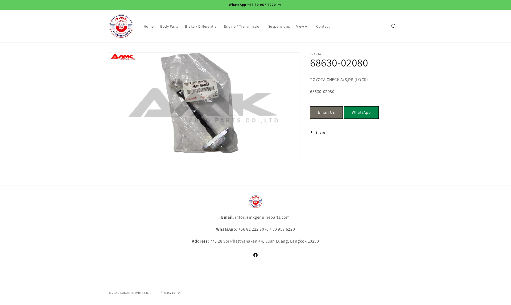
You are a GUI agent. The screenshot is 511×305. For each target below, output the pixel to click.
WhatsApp (361, 112)
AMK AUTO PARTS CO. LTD (137, 293)
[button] (394, 26)
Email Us (326, 112)
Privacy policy (170, 292)
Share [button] (320, 132)
